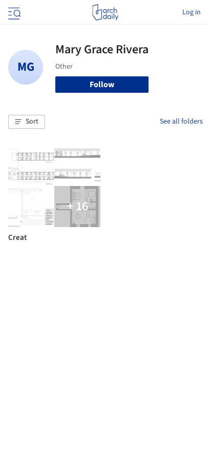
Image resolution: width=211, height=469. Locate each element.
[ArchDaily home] (105, 12)
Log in (191, 12)
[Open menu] (13, 12)
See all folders (181, 121)
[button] (26, 122)
